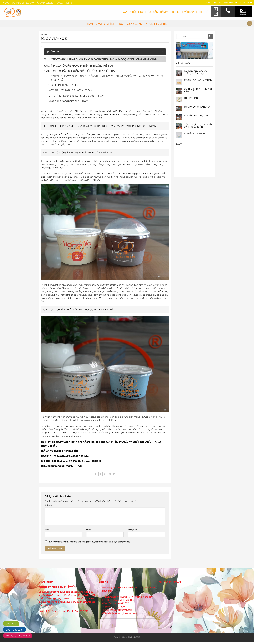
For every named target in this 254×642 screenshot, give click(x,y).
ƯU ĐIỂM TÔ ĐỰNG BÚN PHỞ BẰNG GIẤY (198, 90)
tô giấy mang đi (123, 111)
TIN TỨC (174, 11)
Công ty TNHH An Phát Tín (107, 114)
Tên (47, 529)
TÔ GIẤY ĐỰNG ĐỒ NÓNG (197, 107)
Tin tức (44, 34)
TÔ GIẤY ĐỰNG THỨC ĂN (196, 115)
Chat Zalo (11, 623)
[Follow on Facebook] (216, 9)
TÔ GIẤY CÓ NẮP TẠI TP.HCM (198, 80)
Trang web (132, 529)
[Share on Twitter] (100, 474)
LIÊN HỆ (203, 11)
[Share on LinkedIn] (114, 474)
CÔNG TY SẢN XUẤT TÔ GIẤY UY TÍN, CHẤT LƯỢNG (198, 125)
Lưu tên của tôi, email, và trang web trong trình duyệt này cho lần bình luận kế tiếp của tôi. (90, 541)
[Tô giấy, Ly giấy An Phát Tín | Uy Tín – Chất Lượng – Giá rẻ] (19, 12)
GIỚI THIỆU (144, 11)
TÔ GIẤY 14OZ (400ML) (195, 133)
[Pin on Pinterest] (110, 474)
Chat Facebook (14, 629)
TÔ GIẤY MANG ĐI (193, 98)
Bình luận (49, 505)
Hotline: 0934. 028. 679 (18, 635)
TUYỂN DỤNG (189, 11)
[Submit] (210, 36)
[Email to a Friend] (105, 474)
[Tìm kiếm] (249, 23)
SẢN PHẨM (159, 11)
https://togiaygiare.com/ (124, 613)
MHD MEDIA (134, 637)
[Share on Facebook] (96, 474)
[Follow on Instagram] (216, 14)
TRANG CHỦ (129, 11)
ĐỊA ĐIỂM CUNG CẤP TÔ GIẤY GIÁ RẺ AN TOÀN (196, 72)
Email (89, 529)
